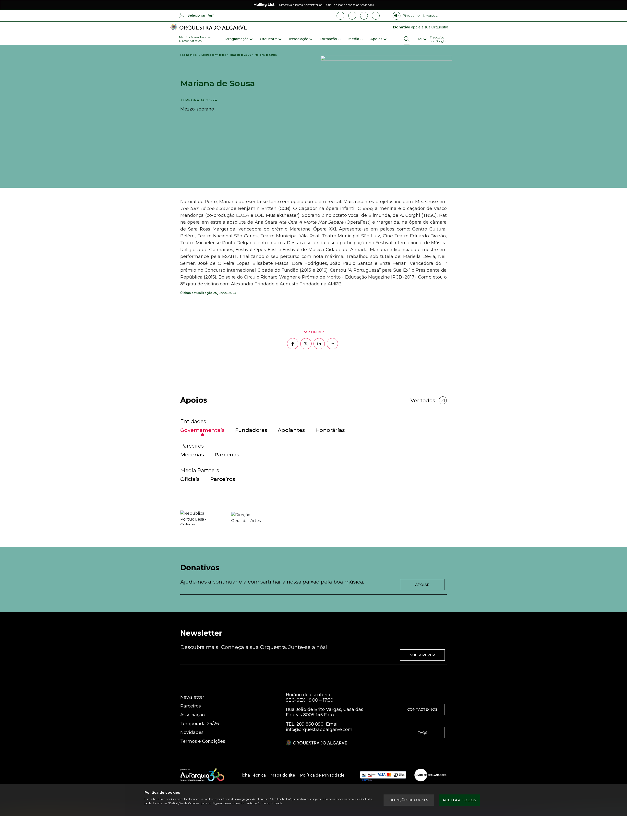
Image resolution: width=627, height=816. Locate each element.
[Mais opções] (332, 343)
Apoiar (422, 585)
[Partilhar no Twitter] (306, 343)
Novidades (192, 732)
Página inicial (188, 54)
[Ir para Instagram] (352, 15)
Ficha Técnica (253, 775)
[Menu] (422, 39)
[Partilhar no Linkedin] (319, 343)
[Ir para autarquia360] (202, 775)
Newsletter (192, 697)
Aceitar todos (459, 800)
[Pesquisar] (406, 39)
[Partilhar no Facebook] (292, 343)
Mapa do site (283, 775)
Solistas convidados (213, 54)
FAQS (422, 733)
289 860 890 (310, 724)
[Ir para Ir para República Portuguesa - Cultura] (195, 518)
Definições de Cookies (409, 800)
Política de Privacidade (322, 775)
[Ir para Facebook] (340, 15)
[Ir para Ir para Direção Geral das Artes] (246, 518)
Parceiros (190, 706)
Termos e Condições (202, 741)
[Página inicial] (208, 27)
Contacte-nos (422, 709)
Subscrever (422, 655)
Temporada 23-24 (240, 54)
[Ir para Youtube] (364, 15)
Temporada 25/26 (199, 723)
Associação (192, 715)
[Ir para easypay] (383, 775)
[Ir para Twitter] (375, 15)
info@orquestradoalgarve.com (319, 729)
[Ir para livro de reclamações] (430, 775)
